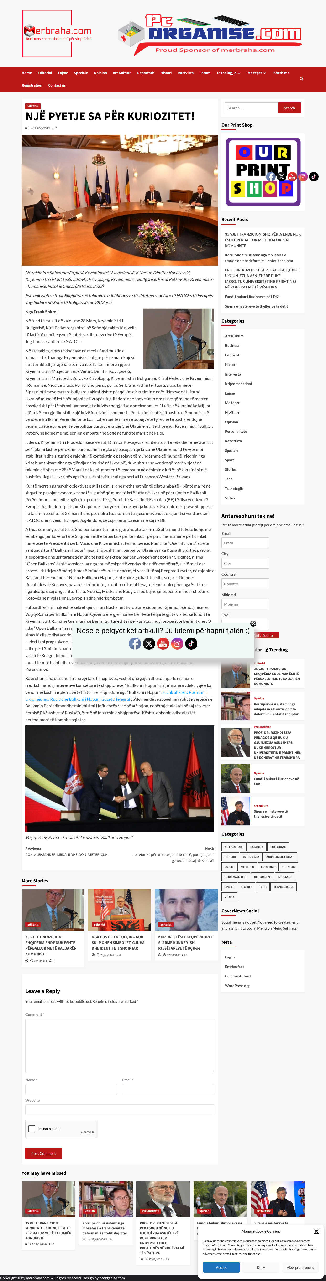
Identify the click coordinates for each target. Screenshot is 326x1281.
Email (127, 1079)
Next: (173, 854)
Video (230, 498)
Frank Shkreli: (176, 692)
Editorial (45, 73)
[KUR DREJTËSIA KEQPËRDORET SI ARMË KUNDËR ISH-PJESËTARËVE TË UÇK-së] (186, 910)
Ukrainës (33, 699)
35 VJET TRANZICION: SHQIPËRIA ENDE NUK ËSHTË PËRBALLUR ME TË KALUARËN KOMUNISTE (51, 945)
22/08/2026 (173, 955)
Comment (34, 1014)
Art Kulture (122, 73)
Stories (231, 469)
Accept (221, 1267)
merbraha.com (38, 1278)
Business (232, 345)
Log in (230, 957)
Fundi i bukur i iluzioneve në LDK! (252, 296)
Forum (205, 73)
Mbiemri (228, 594)
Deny (261, 1267)
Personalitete (236, 431)
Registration (32, 85)
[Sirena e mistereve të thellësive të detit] (236, 810)
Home (27, 73)
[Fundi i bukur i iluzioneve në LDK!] (236, 778)
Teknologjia (226, 73)
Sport (229, 460)
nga (46, 699)
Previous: (67, 851)
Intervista (186, 73)
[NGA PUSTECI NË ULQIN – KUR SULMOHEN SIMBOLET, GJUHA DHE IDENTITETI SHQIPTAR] (119, 910)
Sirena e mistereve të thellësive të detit (256, 306)
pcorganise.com (112, 1278)
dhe (65, 699)
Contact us (57, 85)
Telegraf (122, 699)
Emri (225, 614)
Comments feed (238, 976)
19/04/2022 (42, 128)
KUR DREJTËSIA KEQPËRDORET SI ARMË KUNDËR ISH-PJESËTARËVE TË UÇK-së (185, 943)
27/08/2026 (40, 961)
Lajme (63, 73)
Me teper (255, 73)
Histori (166, 73)
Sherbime (281, 73)
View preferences (300, 1267)
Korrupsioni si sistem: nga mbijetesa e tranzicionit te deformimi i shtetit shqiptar (259, 258)
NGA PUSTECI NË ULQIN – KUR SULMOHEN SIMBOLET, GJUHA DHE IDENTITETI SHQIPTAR (118, 943)
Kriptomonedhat (238, 383)
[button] (316, 1231)
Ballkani (76, 699)
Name (31, 1079)
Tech (228, 479)
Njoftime (232, 412)
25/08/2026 (107, 955)
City (225, 553)
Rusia (55, 699)
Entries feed (235, 966)
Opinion (100, 73)
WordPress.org (237, 985)
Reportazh (145, 73)
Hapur (93, 699)
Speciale (81, 73)
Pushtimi (197, 692)
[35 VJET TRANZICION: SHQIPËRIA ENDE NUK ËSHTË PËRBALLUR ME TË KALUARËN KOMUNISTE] (53, 910)
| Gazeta (107, 699)
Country (228, 574)
